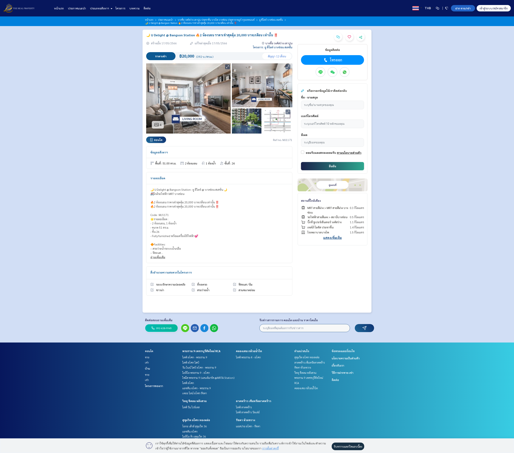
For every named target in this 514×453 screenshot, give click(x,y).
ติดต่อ (147, 8)
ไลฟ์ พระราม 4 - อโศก (248, 357)
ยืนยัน (332, 166)
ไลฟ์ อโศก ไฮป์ (190, 362)
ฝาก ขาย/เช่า (463, 8)
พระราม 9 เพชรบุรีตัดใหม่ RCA (201, 351)
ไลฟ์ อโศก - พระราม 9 (194, 357)
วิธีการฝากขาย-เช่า (342, 372)
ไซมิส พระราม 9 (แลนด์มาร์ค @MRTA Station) (208, 377)
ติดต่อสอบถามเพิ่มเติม (158, 320)
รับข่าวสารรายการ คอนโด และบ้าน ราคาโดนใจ (288, 320)
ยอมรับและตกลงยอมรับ (321, 152)
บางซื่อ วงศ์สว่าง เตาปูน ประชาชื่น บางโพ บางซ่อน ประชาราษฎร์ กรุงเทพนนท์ (216, 19)
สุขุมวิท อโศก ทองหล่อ (196, 420)
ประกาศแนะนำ (77, 8)
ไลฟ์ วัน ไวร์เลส (191, 407)
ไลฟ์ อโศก (188, 383)
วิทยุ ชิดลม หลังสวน (194, 401)
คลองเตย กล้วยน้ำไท (249, 351)
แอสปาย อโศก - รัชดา (248, 426)
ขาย (147, 357)
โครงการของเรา (154, 386)
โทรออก (336, 60)
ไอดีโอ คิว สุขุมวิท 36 (194, 436)
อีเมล (304, 135)
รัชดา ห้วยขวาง (245, 420)
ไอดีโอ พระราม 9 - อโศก (196, 372)
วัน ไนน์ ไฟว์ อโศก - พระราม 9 (199, 367)
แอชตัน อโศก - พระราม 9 (196, 388)
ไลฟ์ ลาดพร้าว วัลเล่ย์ (248, 412)
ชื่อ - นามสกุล (309, 97)
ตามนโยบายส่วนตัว (349, 152)
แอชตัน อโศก (190, 431)
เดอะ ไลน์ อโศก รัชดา (194, 393)
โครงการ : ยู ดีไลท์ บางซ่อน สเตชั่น (272, 47)
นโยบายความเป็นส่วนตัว (346, 358)
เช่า (147, 362)
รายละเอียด (157, 178)
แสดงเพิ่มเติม (332, 238)
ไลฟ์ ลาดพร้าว (244, 407)
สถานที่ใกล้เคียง (311, 200)
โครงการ (120, 8)
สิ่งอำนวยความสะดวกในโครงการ (171, 272)
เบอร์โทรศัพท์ (309, 116)
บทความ (134, 8)
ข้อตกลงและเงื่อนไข (343, 351)
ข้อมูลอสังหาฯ (159, 152)
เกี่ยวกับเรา (338, 365)
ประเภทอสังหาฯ (100, 8)
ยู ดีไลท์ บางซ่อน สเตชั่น (271, 19)
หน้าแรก (59, 8)
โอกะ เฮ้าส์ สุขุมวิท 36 (194, 426)
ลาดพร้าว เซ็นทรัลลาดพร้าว (253, 401)
